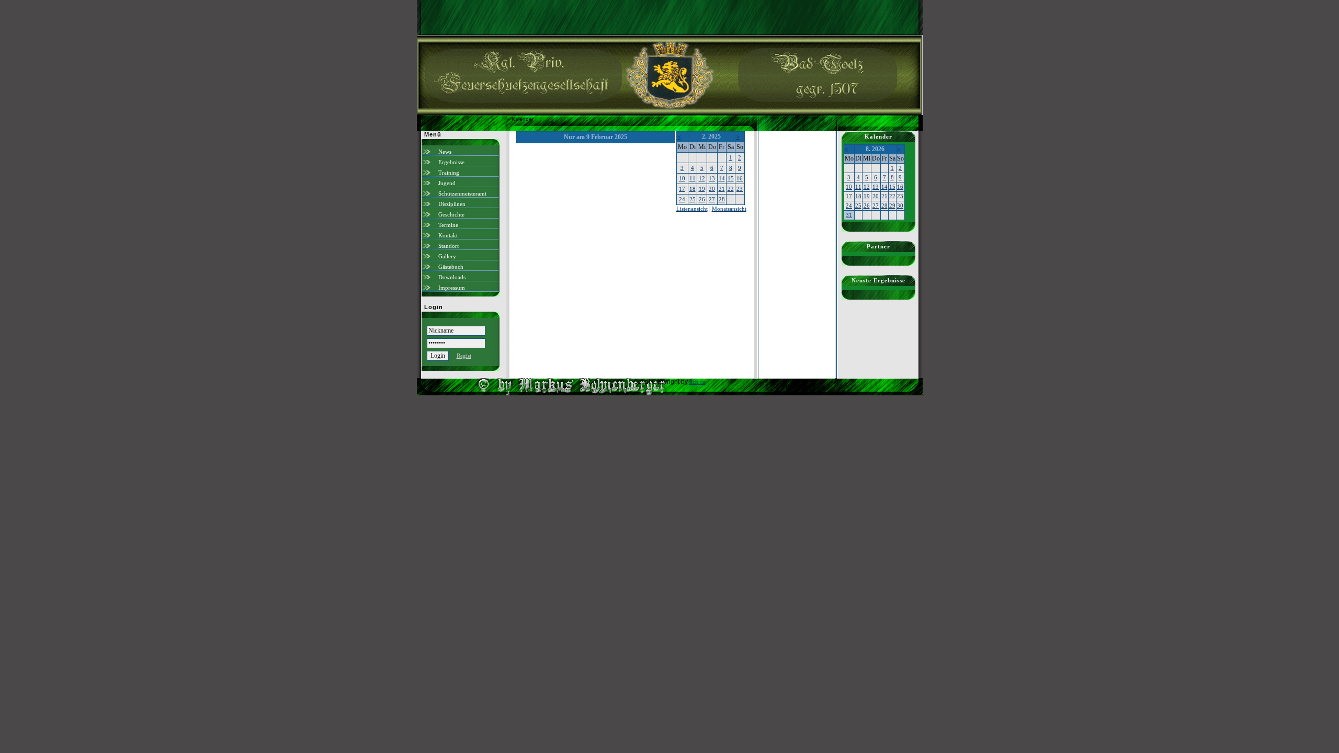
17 (682, 189)
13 (712, 178)
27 (712, 199)
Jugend (447, 183)
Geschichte (451, 214)
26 (702, 199)
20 (712, 189)
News (444, 152)
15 (731, 178)
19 (702, 189)
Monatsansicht (729, 209)
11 (692, 178)
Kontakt (448, 235)
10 (682, 178)
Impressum (451, 287)
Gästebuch (450, 267)
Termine (448, 225)
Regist (464, 355)
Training (448, 172)
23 (739, 189)
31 (849, 215)
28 (722, 199)
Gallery (447, 256)
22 (731, 189)
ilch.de (697, 382)
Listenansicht (692, 209)
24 (682, 199)
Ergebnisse (451, 162)
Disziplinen (452, 204)
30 (900, 205)
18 (692, 189)
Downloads (452, 277)
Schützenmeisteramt (462, 193)
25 (692, 199)
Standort (448, 246)
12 (702, 178)
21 (722, 189)
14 (722, 178)
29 (892, 205)
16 (739, 178)
